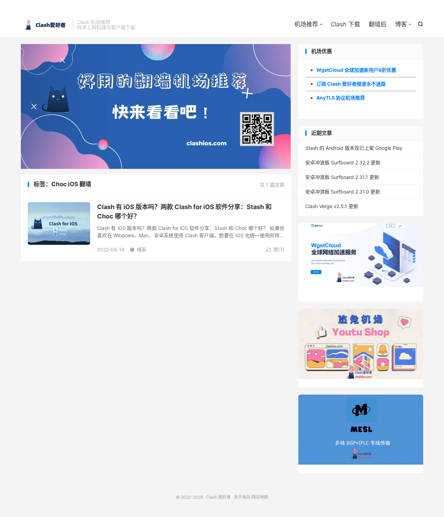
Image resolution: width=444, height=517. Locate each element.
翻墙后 (377, 24)
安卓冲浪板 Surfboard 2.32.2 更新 (343, 162)
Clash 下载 (345, 24)
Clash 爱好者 (45, 24)
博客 (401, 24)
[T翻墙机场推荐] (156, 106)
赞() (275, 249)
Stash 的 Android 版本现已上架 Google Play (353, 148)
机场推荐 (306, 24)
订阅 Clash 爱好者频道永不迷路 (351, 84)
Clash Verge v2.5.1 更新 (331, 206)
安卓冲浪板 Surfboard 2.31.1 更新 (342, 177)
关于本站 (242, 497)
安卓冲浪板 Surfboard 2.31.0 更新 (342, 192)
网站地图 (259, 497)
